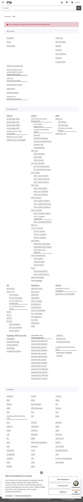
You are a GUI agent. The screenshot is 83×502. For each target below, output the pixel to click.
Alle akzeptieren (63, 479)
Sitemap (58, 50)
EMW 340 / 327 (61, 134)
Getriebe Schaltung (41, 138)
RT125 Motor (13, 295)
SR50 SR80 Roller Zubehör (40, 251)
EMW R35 (59, 119)
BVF (57, 404)
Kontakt (58, 46)
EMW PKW (34, 295)
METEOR (59, 434)
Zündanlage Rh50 (13, 119)
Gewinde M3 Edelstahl (39, 341)
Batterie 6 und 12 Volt (14, 137)
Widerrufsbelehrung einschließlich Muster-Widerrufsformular (15, 72)
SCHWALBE (11, 454)
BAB (8, 400)
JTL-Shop (71, 499)
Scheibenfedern (12, 345)
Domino (58, 408)
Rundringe (10, 348)
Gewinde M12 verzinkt (39, 378)
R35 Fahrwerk (63, 125)
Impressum (9, 495)
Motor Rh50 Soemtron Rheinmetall (39, 120)
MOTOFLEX (59, 438)
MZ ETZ (9, 321)
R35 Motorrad (36, 307)
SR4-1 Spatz (35, 173)
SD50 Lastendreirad (38, 255)
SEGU (33, 454)
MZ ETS (9, 318)
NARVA (58, 442)
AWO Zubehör (39, 160)
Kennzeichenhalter (63, 342)
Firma (9, 42)
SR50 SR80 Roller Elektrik (43, 247)
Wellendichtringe (13, 342)
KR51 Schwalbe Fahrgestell (39, 217)
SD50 (33, 326)
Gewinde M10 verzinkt (39, 372)
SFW (57, 454)
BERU (33, 400)
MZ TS (9, 315)
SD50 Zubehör (39, 265)
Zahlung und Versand (14, 85)
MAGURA (34, 434)
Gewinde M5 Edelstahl (39, 350)
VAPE (33, 462)
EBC (8, 412)
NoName (34, 446)
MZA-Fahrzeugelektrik (39, 442)
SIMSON (10, 458)
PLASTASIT (10, 450)
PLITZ (33, 450)
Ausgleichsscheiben (14, 351)
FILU (8, 422)
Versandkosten (61, 54)
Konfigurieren (63, 486)
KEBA (8, 430)
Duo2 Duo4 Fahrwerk (41, 274)
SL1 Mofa (34, 320)
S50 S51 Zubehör (40, 237)
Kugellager (10, 339)
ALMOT (33, 396)
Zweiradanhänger (37, 277)
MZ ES (9, 312)
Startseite (10, 38)
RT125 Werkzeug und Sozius (17, 307)
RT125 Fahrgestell (15, 298)
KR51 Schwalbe (36, 210)
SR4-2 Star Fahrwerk (41, 191)
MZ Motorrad (36, 304)
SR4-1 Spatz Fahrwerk (41, 179)
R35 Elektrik (62, 122)
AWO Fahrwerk (39, 154)
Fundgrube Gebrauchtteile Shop (65, 348)
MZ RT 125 (10, 292)
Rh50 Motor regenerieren (38, 125)
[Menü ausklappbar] (3, 1)
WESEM (9, 466)
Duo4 (33, 268)
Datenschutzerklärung (23, 495)
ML (8, 438)
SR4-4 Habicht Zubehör (42, 207)
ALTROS (58, 396)
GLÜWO (34, 422)
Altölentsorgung (12, 93)
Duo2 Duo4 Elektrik (40, 271)
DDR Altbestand (37, 408)
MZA (8, 442)
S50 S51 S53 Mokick (38, 310)
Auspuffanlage (39, 148)
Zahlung (58, 58)
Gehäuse (37, 135)
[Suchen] (78, 8)
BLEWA (9, 404)
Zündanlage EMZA (13, 125)
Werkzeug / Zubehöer (64, 352)
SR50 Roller (35, 241)
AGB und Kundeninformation (14, 79)
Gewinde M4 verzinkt (38, 347)
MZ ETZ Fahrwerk (15, 327)
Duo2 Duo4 (35, 292)
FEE (32, 416)
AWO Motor (38, 157)
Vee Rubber (60, 462)
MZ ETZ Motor (14, 331)
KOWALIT (34, 430)
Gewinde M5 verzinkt (38, 353)
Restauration (61, 339)
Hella (57, 426)
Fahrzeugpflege (36, 280)
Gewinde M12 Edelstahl (39, 375)
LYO (8, 434)
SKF (32, 458)
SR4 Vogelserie (36, 317)
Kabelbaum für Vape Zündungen (14, 132)
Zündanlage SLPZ (13, 122)
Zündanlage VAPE (13, 128)
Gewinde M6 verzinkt (38, 360)
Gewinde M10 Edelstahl (39, 369)
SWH (8, 462)
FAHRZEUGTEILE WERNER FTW (16, 417)
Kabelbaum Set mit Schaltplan (62, 289)
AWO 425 (34, 151)
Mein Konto (11, 46)
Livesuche (59, 38)
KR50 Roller (35, 298)
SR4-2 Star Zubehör (41, 195)
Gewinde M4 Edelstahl (39, 344)
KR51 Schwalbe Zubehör (42, 222)
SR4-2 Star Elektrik (40, 188)
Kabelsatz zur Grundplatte (16, 140)
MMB (33, 438)
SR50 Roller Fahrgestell (42, 244)
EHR (32, 412)
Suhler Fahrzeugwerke (64, 458)
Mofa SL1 (34, 225)
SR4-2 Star (35, 185)
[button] (61, 2)
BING (57, 400)
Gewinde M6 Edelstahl (39, 356)
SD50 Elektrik (38, 259)
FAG (57, 412)
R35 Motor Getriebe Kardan (65, 129)
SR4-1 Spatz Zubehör (41, 182)
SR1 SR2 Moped (36, 313)
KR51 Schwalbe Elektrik (42, 213)
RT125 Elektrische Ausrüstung (15, 302)
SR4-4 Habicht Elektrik (42, 201)
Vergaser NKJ (38, 144)
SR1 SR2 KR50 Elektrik (41, 166)
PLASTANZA (60, 446)
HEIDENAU (35, 426)
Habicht (9, 426)
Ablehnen (63, 492)
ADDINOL (59, 335)
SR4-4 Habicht (36, 198)
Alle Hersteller (61, 42)
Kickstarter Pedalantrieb (42, 141)
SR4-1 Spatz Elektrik (41, 176)
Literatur (59, 356)
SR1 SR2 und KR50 (37, 163)
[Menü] (79, 480)
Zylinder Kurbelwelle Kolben (41, 131)
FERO (57, 416)
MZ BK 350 (10, 288)
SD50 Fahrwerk (39, 262)
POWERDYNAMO (62, 450)
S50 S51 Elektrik (39, 231)
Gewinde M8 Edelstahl (39, 363)
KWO (57, 430)
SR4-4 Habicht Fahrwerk (42, 204)
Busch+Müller (36, 404)
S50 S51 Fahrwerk (40, 234)
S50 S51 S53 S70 (37, 228)
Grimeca (59, 422)
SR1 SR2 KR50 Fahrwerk (42, 169)
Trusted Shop (60, 62)
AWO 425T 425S (36, 288)
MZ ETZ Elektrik (14, 324)
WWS (33, 466)
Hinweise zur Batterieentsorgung (14, 98)
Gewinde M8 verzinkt (38, 366)
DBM (8, 408)
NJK (8, 446)
